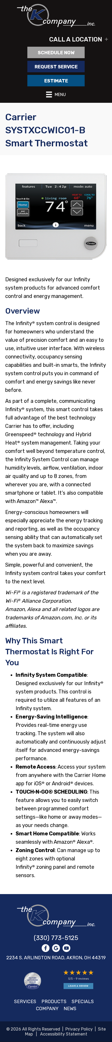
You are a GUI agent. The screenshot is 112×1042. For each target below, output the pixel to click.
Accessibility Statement (63, 1034)
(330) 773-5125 (56, 938)
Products (53, 1001)
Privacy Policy (79, 1029)
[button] (56, 39)
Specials (83, 1001)
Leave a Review (78, 986)
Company (47, 1008)
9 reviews (82, 978)
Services (25, 1001)
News (70, 1008)
